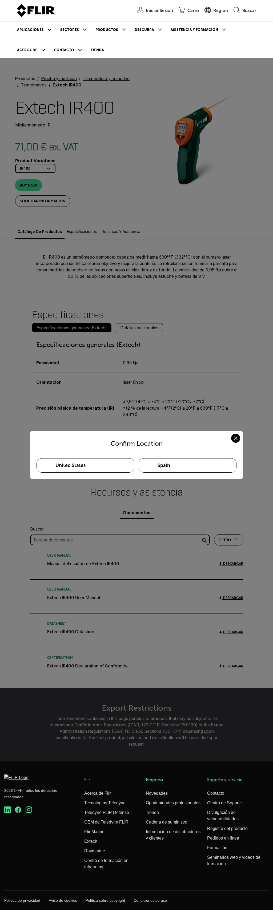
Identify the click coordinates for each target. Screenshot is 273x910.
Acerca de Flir (97, 793)
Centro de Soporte (224, 803)
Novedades (157, 793)
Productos (106, 30)
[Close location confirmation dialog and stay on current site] (235, 438)
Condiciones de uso (150, 900)
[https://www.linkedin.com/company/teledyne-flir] (7, 809)
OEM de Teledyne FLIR (106, 822)
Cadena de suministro (166, 822)
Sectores (69, 30)
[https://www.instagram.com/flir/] (29, 809)
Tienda (97, 50)
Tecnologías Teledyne (105, 803)
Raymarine (94, 851)
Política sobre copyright (105, 900)
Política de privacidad (22, 900)
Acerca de (27, 50)
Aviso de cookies (63, 900)
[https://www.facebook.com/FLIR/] (18, 809)
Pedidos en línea (223, 838)
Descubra (144, 30)
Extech (90, 841)
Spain (164, 465)
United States (70, 465)
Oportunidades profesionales (173, 803)
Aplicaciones (30, 30)
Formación (217, 847)
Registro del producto (227, 828)
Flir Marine (94, 831)
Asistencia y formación (194, 30)
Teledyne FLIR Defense (106, 812)
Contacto (64, 50)
